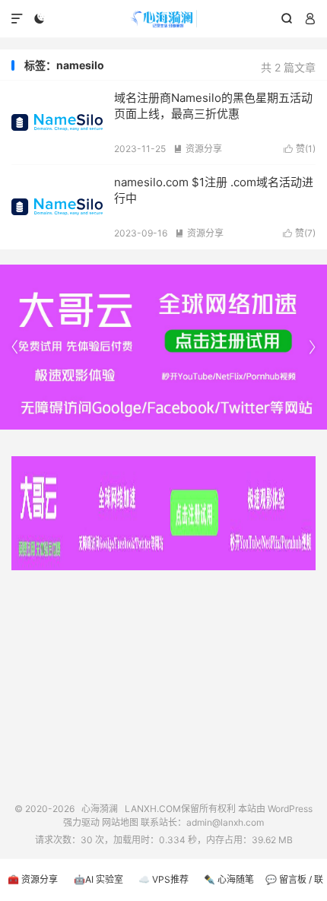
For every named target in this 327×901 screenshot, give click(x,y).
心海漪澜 (163, 19)
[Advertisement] (163, 680)
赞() (300, 148)
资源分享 (197, 148)
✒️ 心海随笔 (229, 879)
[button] (312, 347)
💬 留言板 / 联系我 (294, 887)
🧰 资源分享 (33, 879)
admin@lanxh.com (225, 822)
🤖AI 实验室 (98, 879)
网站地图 (120, 822)
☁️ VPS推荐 (163, 879)
